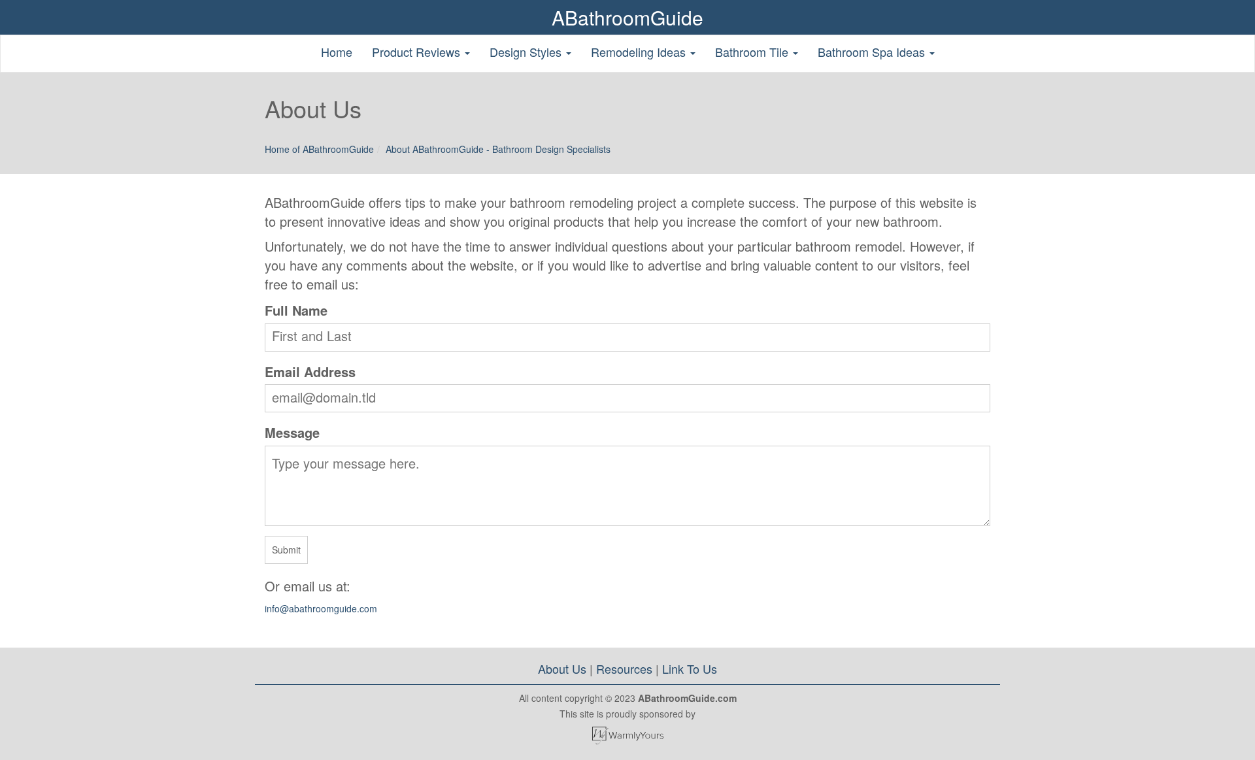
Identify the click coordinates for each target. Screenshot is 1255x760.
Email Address (310, 371)
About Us (562, 668)
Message (292, 432)
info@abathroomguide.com (321, 608)
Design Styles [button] (527, 51)
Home (336, 51)
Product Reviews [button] (417, 51)
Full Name (296, 310)
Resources (624, 668)
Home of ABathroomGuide (319, 149)
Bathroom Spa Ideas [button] (873, 51)
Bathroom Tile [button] (753, 51)
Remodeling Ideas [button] (640, 51)
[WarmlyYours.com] (627, 735)
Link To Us (689, 668)
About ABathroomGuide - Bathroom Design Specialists (498, 149)
